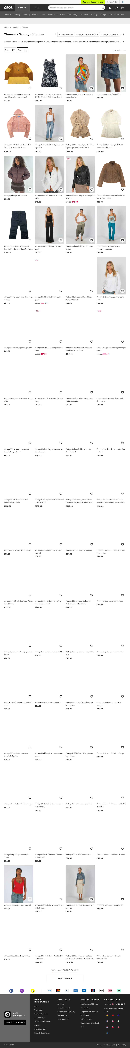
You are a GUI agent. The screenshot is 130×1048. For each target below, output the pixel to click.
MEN (37, 7)
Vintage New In (66, 34)
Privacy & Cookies (103, 1045)
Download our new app (93, 2)
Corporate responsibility (66, 1011)
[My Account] (110, 7)
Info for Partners (86, 1019)
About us (61, 1004)
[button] (107, 1015)
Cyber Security (63, 1019)
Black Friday (85, 1015)
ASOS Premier (39, 1017)
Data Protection (40, 1029)
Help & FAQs (112, 2)
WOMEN (22, 7)
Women (16, 27)
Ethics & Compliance (42, 1033)
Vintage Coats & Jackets (87, 34)
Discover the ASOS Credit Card (90, 1025)
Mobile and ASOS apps (89, 1004)
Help (36, 1006)
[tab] (8, 14)
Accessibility (122, 1045)
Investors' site (62, 1015)
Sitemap (37, 1025)
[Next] (123, 34)
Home (6, 27)
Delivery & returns (41, 1014)
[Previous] (55, 34)
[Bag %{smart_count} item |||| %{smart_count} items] (123, 7)
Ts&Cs (113, 1045)
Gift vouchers (85, 1008)
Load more (65, 978)
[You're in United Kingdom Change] (123, 2)
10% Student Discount (42, 1021)
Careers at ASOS (64, 1008)
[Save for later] (30, 88)
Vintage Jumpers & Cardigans (114, 34)
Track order (38, 1010)
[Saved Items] (116, 7)
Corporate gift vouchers (89, 1011)
